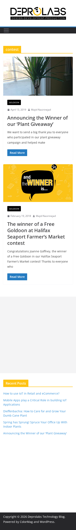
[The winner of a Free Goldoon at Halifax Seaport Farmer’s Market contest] (38, 183)
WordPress (47, 522)
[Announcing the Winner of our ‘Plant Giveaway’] (38, 76)
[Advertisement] (38, 335)
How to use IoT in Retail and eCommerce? (31, 393)
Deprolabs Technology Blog (46, 517)
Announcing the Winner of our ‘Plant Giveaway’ (37, 120)
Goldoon (14, 102)
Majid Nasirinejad (41, 109)
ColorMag (26, 522)
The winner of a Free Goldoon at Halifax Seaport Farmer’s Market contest (36, 233)
